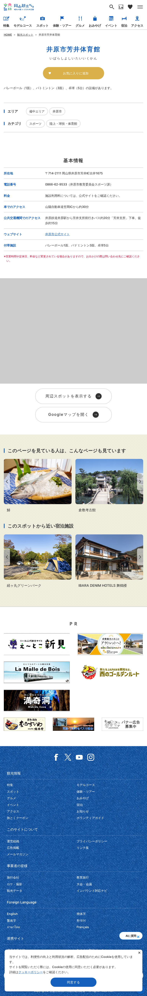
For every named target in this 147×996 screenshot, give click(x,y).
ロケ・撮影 (14, 884)
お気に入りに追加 (76, 73)
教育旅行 (83, 877)
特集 (6, 25)
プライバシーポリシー (92, 841)
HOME (8, 34)
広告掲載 (13, 848)
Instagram (90, 757)
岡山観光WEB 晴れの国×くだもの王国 (19, 7)
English (12, 914)
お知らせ (83, 811)
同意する (73, 982)
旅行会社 (13, 877)
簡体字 (81, 914)
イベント (111, 25)
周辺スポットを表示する (68, 396)
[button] (138, 935)
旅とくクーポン (17, 818)
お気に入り (130, 6)
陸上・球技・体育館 (63, 124)
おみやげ (95, 25)
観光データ (14, 891)
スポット (42, 25)
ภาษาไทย (13, 927)
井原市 (57, 111)
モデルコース (23, 25)
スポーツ (35, 124)
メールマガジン (17, 854)
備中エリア (37, 111)
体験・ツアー (62, 25)
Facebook (56, 757)
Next (141, 481)
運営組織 (13, 841)
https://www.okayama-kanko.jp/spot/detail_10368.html (109, 486)
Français (83, 927)
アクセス (137, 25)
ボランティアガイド (90, 818)
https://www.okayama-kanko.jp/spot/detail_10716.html (38, 561)
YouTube (79, 757)
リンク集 (83, 848)
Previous (6, 481)
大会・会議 (84, 884)
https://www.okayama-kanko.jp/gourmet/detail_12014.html (38, 486)
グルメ (80, 25)
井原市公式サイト (57, 234)
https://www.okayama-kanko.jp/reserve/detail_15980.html (109, 561)
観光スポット (25, 34)
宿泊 (124, 25)
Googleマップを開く (68, 414)
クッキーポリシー (30, 972)
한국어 (81, 920)
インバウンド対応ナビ (92, 891)
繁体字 (11, 920)
